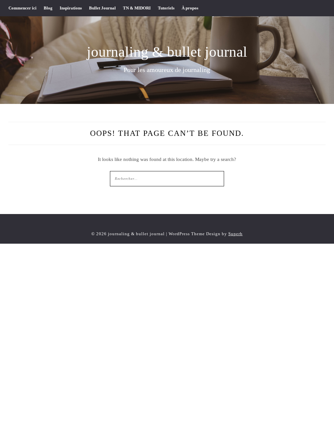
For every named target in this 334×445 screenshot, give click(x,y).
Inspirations (71, 8)
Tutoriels (166, 8)
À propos (190, 8)
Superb (235, 233)
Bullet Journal (102, 8)
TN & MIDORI (137, 8)
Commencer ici (22, 8)
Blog (48, 8)
